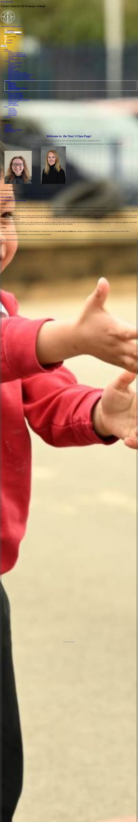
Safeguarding (12, 68)
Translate (18, 34)
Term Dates (11, 108)
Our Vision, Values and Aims (17, 54)
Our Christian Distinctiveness (17, 56)
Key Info (7, 61)
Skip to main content (7, 1)
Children (7, 81)
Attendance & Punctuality (16, 95)
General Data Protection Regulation (18, 76)
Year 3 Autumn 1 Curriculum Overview (13, 200)
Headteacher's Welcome (15, 52)
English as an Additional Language (18, 100)
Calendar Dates (12, 112)
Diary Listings (12, 113)
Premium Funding (13, 71)
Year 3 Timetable (6, 197)
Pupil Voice (11, 85)
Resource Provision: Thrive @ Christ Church (21, 79)
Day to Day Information (15, 93)
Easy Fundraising (13, 105)
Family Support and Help (15, 98)
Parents (7, 91)
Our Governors (12, 59)
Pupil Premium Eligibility (15, 96)
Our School (8, 51)
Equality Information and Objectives (19, 78)
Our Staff (11, 57)
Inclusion (11, 69)
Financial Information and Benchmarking (20, 74)
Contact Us (8, 117)
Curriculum (11, 64)
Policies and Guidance (14, 66)
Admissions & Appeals (15, 63)
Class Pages (12, 83)
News (6, 106)
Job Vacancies (12, 115)
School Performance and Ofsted (17, 73)
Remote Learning (13, 90)
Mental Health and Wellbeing (17, 88)
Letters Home (12, 110)
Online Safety (12, 86)
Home (6, 49)
